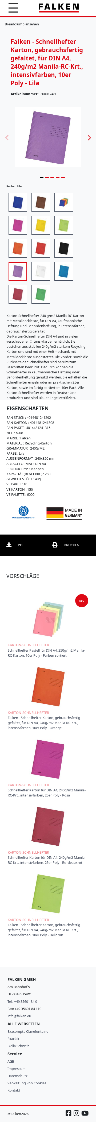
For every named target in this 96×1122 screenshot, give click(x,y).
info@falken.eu (19, 1015)
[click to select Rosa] (17, 225)
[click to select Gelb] (40, 225)
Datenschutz (17, 1075)
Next (89, 137)
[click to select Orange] (17, 248)
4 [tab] (57, 177)
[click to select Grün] (40, 294)
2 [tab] (47, 177)
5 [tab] (63, 177)
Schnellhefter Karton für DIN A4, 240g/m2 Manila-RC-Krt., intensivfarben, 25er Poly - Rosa (47, 793)
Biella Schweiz (18, 1045)
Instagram (77, 1115)
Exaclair (13, 1038)
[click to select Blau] (63, 271)
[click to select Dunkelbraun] (40, 202)
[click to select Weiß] (40, 271)
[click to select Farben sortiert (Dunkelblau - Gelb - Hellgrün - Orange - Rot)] (63, 202)
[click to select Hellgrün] (63, 225)
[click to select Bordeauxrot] (17, 294)
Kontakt (13, 1090)
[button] (13, 8)
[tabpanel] (48, 137)
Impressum (16, 1068)
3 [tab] (52, 177)
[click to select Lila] (17, 271)
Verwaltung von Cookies (26, 1083)
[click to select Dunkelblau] (17, 202)
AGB (10, 1061)
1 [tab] (41, 177)
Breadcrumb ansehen (22, 24)
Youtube (84, 1115)
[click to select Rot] (40, 248)
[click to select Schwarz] (63, 248)
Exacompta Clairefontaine (27, 1031)
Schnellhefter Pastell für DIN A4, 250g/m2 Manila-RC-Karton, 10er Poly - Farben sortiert (46, 653)
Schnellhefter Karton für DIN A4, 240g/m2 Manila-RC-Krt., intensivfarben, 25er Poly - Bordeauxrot (47, 860)
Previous (6, 137)
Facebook (69, 1115)
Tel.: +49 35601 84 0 (22, 1001)
